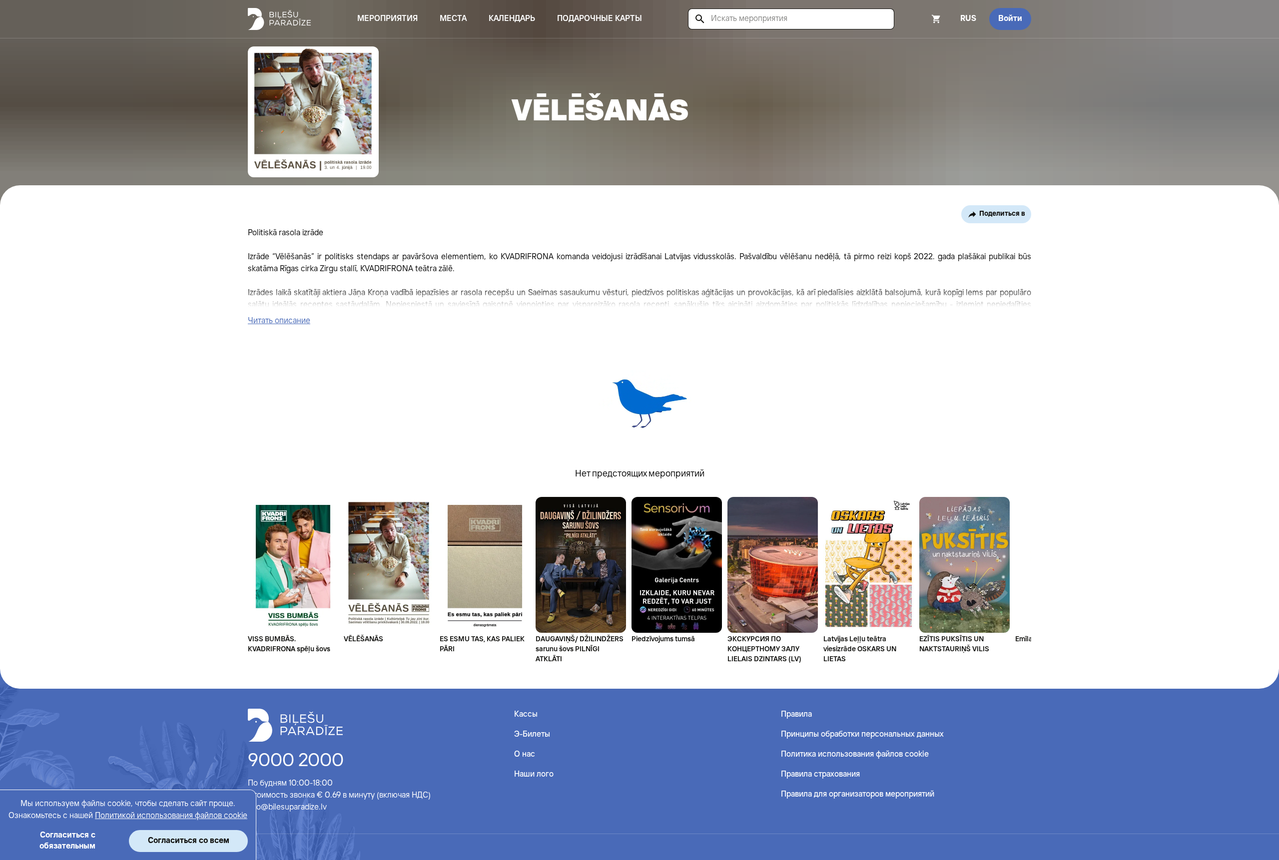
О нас (524, 754)
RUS (968, 18)
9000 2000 (296, 761)
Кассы (526, 714)
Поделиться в (1002, 213)
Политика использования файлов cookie (855, 754)
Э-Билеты (532, 734)
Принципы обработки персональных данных (862, 734)
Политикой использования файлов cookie (171, 816)
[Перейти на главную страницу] (279, 19)
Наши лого (534, 774)
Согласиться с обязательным (67, 841)
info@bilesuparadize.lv (287, 807)
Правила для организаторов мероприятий (857, 794)
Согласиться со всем (188, 841)
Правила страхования (820, 774)
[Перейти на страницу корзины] (922, 19)
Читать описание (279, 321)
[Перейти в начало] (295, 725)
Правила (796, 714)
